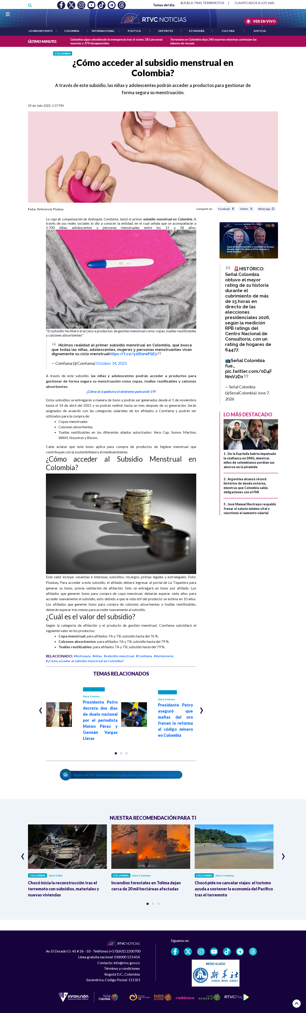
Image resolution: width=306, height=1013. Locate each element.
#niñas (97, 656)
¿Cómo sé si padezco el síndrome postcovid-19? (121, 391)
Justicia (259, 31)
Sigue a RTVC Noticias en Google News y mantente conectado (124, 775)
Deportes (165, 31)
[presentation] (40, 708)
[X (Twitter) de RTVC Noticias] (188, 952)
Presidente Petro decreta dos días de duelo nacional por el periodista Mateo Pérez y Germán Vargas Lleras (100, 720)
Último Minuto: (42, 41)
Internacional (103, 31)
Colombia (71, 31)
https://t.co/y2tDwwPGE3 (133, 354)
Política (134, 31)
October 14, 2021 (111, 363)
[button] (116, 753)
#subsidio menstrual (119, 656)
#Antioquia (82, 656)
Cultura (228, 31)
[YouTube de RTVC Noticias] (214, 952)
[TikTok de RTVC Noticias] (227, 952)
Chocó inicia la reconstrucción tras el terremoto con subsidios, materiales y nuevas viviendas (63, 888)
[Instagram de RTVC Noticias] (201, 952)
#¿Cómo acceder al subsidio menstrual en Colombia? (85, 661)
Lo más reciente (41, 31)
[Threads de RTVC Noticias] (253, 952)
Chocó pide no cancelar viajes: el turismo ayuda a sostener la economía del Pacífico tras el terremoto (234, 888)
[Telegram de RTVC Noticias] (240, 952)
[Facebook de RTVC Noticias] (175, 952)
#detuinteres (164, 656)
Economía (197, 31)
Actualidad (93, 689)
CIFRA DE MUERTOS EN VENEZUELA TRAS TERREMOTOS (182, 3)
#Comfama (144, 656)
